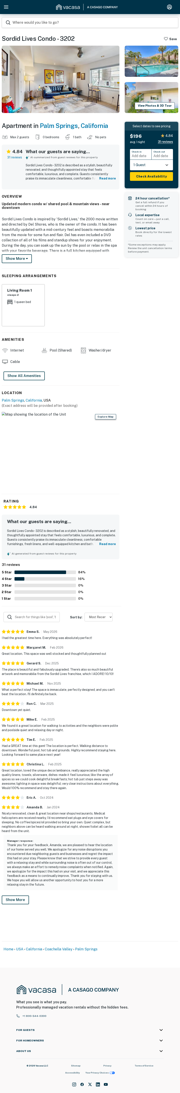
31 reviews (14, 157)
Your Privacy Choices (97, 1072)
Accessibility (72, 1072)
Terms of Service (144, 1065)
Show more (16, 259)
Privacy (107, 1065)
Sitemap (76, 1065)
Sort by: (76, 617)
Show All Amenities (24, 376)
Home (8, 949)
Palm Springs (59, 125)
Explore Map (105, 416)
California (94, 125)
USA (19, 949)
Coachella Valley (58, 949)
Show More (15, 900)
